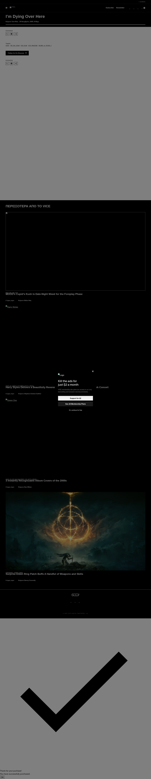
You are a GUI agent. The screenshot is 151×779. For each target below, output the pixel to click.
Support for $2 (75, 398)
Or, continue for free (75, 410)
